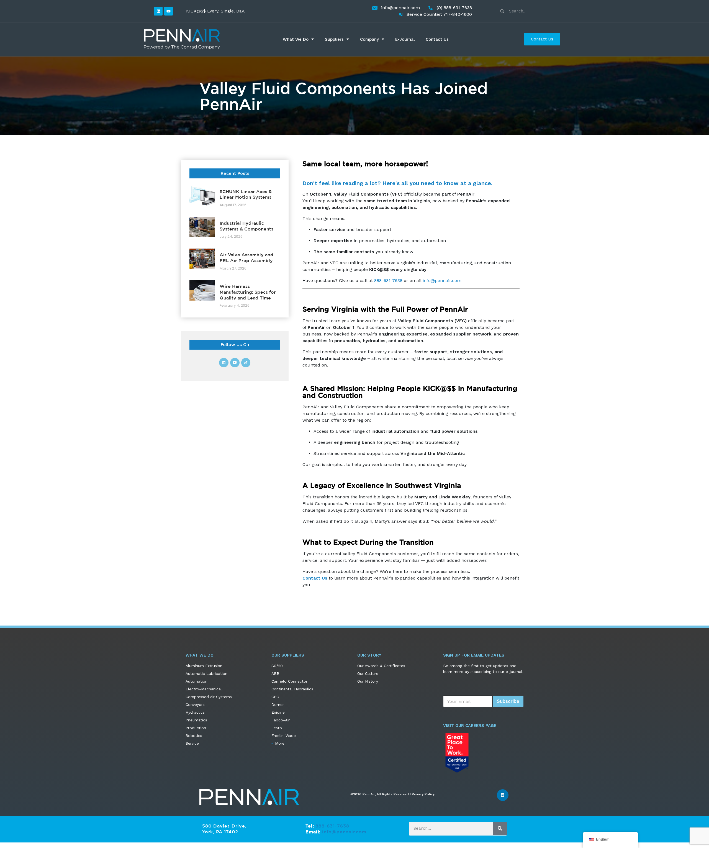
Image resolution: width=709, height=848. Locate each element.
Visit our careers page (469, 725)
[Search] (500, 828)
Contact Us (437, 39)
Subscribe (508, 701)
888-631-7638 (388, 280)
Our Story (369, 655)
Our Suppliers (287, 655)
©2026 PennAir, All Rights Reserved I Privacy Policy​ (392, 794)
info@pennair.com (442, 280)
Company (369, 39)
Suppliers (334, 39)
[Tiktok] (246, 362)
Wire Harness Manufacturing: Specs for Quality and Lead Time (248, 292)
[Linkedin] (158, 11)
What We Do (296, 39)
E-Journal (405, 39)
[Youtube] (168, 11)
